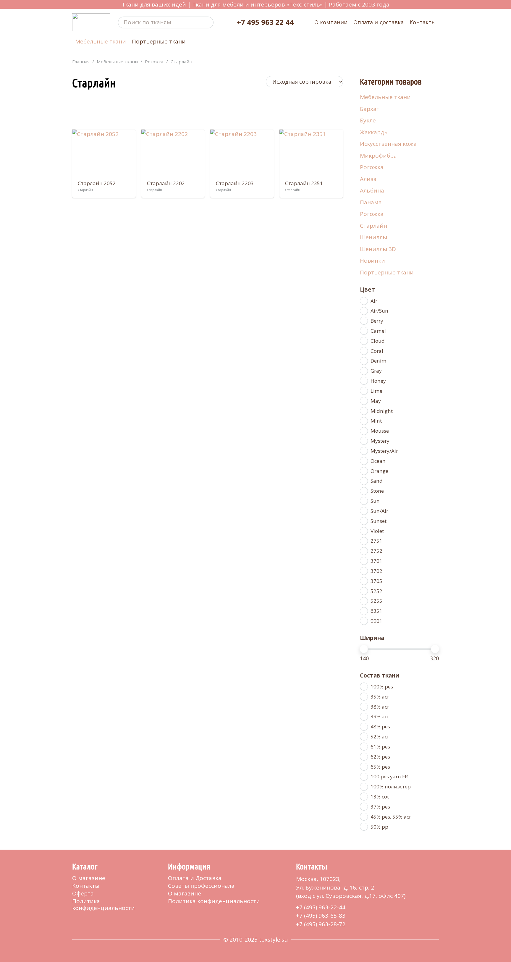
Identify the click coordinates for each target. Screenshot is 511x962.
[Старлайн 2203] (242, 153)
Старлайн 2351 (304, 183)
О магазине (88, 878)
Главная (81, 61)
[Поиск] (208, 22)
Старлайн (373, 225)
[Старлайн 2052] (104, 153)
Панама (371, 202)
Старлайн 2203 (235, 183)
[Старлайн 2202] (173, 153)
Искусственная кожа (388, 144)
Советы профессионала (201, 886)
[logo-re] (91, 22)
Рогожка (154, 61)
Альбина (372, 190)
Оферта (83, 893)
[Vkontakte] (74, 921)
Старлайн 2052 (97, 183)
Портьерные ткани (387, 272)
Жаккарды (374, 132)
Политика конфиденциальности (103, 904)
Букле (368, 120)
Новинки (372, 260)
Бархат (369, 109)
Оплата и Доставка (194, 878)
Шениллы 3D (378, 249)
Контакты (85, 886)
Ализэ (368, 179)
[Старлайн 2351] (311, 153)
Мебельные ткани (117, 61)
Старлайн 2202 (166, 183)
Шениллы (373, 237)
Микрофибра (378, 155)
